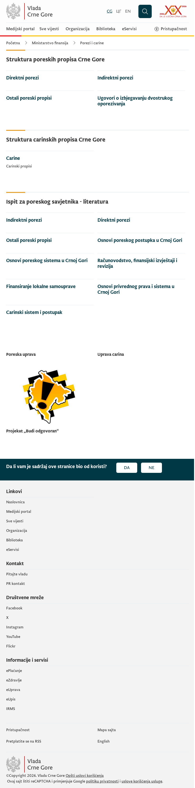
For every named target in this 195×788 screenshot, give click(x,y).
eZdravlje (14, 680)
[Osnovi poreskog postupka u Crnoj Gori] (141, 239)
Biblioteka (105, 29)
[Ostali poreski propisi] (50, 97)
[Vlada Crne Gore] (52, 11)
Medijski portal (20, 29)
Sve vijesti (49, 29)
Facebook (14, 608)
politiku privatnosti (102, 781)
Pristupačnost (18, 730)
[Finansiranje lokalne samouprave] (50, 285)
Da (127, 467)
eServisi (129, 29)
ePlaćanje (14, 670)
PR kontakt (15, 583)
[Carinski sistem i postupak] (50, 311)
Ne (151, 467)
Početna (13, 43)
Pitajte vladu (17, 574)
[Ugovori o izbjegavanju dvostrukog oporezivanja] (141, 100)
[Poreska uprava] (50, 355)
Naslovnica (15, 502)
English (104, 741)
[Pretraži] (145, 11)
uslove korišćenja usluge (142, 781)
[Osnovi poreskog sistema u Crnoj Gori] (50, 259)
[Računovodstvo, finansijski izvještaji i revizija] (141, 262)
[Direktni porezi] (50, 76)
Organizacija (78, 29)
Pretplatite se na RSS (23, 741)
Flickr (10, 646)
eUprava (13, 689)
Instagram (15, 627)
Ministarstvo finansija (50, 43)
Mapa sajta (107, 730)
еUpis (10, 699)
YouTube (13, 636)
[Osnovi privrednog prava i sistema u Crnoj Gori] (141, 288)
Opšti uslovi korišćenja (85, 775)
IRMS (10, 708)
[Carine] (50, 161)
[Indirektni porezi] (141, 76)
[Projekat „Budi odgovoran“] (50, 401)
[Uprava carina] (141, 355)
